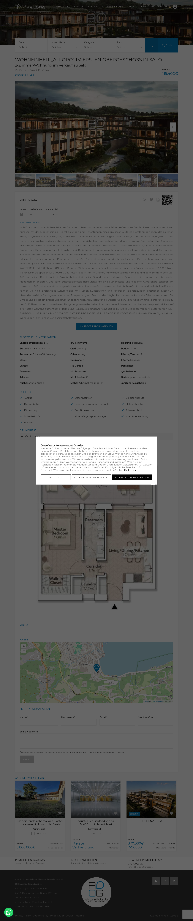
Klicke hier (130, 469)
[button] (8, 912)
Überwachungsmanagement (91, 477)
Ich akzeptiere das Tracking (132, 477)
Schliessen (56, 477)
